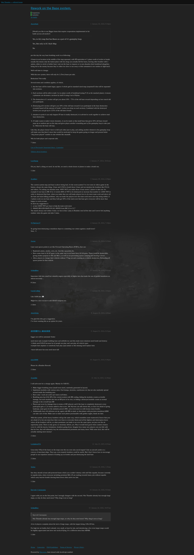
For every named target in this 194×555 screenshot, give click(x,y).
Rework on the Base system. (51, 8)
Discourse (43, 552)
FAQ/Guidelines (52, 547)
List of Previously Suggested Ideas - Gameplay (47, 147)
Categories (41, 547)
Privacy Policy (79, 547)
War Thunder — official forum (12, 2)
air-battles (34, 17)
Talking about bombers (39, 152)
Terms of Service (66, 547)
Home (33, 547)
